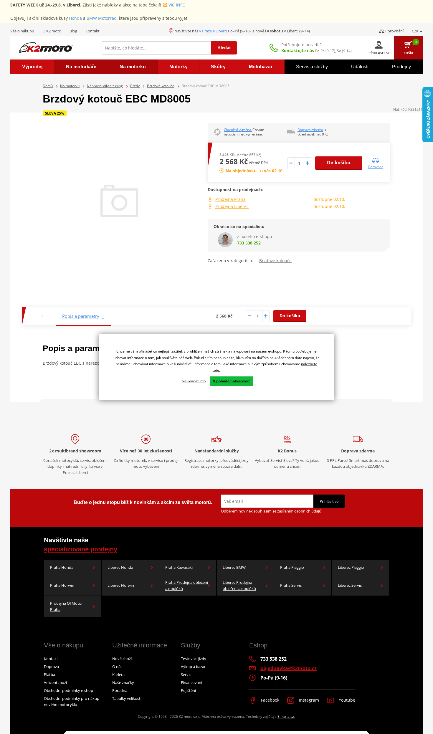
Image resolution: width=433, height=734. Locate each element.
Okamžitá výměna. (238, 129)
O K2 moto (51, 31)
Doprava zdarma (310, 129)
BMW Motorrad (102, 18)
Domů (48, 85)
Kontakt (92, 31)
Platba (49, 674)
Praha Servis (291, 585)
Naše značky (123, 682)
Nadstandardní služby (216, 451)
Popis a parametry (80, 316)
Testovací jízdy (193, 658)
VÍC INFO (177, 5)
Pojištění (188, 690)
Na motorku (70, 85)
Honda (75, 18)
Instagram (308, 700)
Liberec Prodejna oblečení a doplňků (239, 585)
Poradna (119, 690)
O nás (117, 666)
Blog (73, 31)
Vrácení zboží (55, 682)
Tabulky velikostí (126, 698)
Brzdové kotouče (160, 85)
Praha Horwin (62, 585)
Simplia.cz (285, 716)
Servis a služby (312, 66)
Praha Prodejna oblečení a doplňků (186, 585)
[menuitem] (32, 66)
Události (359, 66)
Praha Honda (61, 567)
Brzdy (135, 85)
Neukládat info (194, 380)
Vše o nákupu (22, 31)
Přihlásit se (329, 501)
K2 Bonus (287, 451)
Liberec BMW (234, 567)
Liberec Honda (120, 567)
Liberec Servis (350, 585)
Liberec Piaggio (351, 567)
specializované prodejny (80, 549)
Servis (186, 674)
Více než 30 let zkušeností (146, 451)
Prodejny (401, 66)
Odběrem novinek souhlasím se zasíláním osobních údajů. (271, 511)
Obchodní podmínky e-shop (68, 690)
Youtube (346, 700)
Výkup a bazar (193, 666)
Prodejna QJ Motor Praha (66, 606)
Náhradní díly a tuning (105, 85)
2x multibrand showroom (75, 451)
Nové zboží (122, 658)
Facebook (269, 700)
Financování (191, 682)
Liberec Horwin (121, 585)
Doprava (51, 666)
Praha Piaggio (292, 567)
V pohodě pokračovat (231, 380)
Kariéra (118, 674)
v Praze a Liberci (213, 31)
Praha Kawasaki (179, 567)
